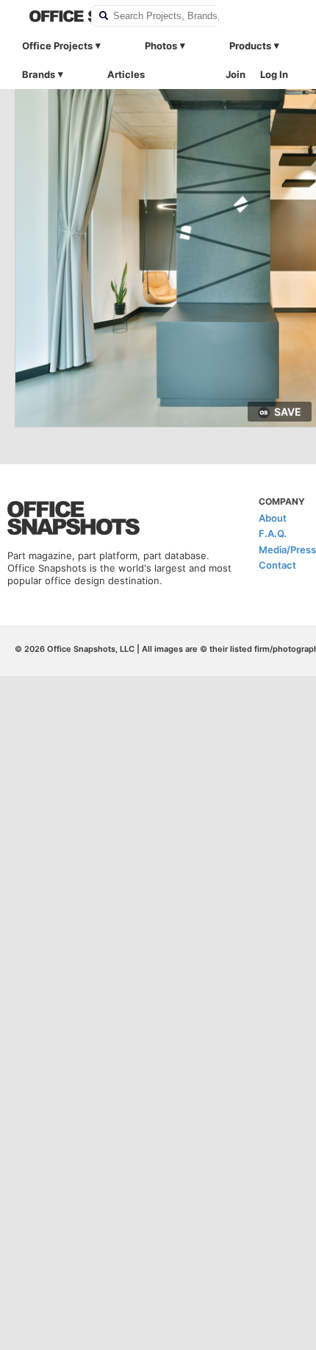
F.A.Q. (273, 533)
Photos (161, 45)
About (273, 518)
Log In (274, 74)
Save (287, 411)
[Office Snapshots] (51, 16)
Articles (126, 74)
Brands (38, 74)
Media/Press (287, 549)
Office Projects (57, 45)
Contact (277, 565)
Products (250, 45)
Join (235, 74)
